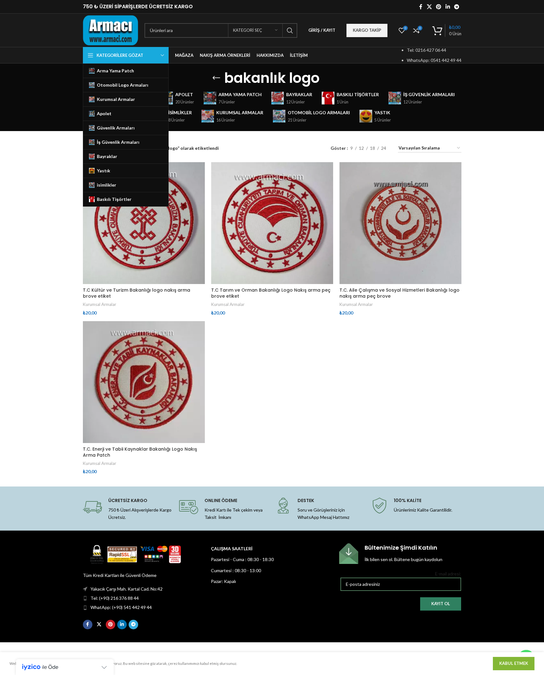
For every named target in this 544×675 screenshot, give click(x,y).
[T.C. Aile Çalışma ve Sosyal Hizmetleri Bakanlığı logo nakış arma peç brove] (400, 223)
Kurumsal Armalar (99, 304)
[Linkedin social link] (447, 6)
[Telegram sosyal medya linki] (456, 6)
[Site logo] (110, 29)
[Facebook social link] (421, 6)
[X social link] (429, 6)
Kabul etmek (513, 663)
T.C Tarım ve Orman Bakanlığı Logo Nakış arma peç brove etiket (271, 293)
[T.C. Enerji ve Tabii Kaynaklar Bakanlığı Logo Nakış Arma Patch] (144, 382)
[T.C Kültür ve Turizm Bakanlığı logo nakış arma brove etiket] (144, 223)
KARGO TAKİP (367, 30)
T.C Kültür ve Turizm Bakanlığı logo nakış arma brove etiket (136, 293)
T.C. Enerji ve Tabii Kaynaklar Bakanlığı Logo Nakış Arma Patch (140, 452)
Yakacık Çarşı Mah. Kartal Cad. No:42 (127, 589)
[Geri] (216, 78)
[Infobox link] (400, 553)
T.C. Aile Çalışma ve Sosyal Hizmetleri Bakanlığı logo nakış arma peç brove (399, 293)
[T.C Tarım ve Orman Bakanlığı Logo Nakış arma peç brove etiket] (272, 223)
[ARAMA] (290, 30)
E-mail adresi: (448, 573)
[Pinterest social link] (438, 6)
